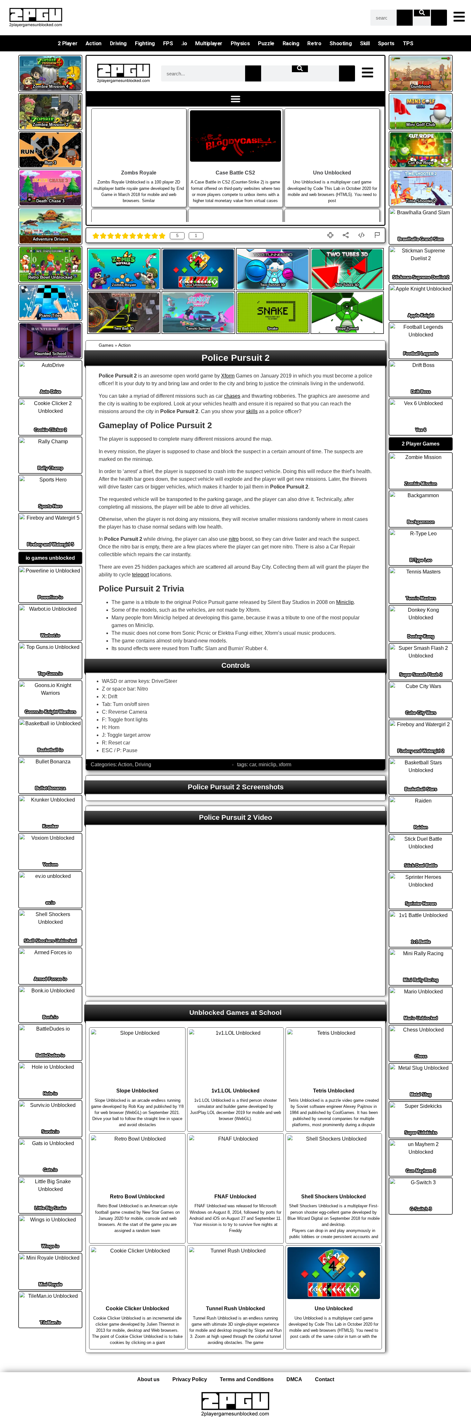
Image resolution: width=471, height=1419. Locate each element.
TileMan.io (50, 1322)
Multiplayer (208, 43)
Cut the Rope (421, 162)
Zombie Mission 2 (50, 124)
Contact (324, 1379)
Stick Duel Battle (420, 865)
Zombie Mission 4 (50, 86)
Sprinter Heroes (420, 903)
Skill (364, 43)
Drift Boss (421, 391)
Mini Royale (50, 1284)
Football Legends (420, 353)
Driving (118, 43)
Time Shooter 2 (421, 201)
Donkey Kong (421, 636)
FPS (168, 43)
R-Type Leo (421, 560)
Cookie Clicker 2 (50, 430)
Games (106, 345)
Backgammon (420, 522)
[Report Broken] (377, 235)
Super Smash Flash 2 (421, 674)
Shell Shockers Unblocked (50, 941)
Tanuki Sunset (198, 328)
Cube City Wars (421, 712)
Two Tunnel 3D (272, 285)
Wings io (50, 1246)
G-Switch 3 (421, 1209)
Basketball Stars (421, 789)
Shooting (340, 43)
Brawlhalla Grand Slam (421, 239)
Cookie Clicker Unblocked (137, 1308)
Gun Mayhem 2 (421, 1170)
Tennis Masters (421, 598)
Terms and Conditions (247, 1379)
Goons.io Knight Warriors (50, 712)
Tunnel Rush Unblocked (235, 1308)
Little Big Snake (50, 1208)
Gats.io (50, 1170)
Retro (314, 43)
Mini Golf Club (420, 124)
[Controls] (330, 235)
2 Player (67, 43)
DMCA (294, 1379)
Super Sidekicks (421, 1132)
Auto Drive (50, 391)
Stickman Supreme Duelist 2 (420, 277)
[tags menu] (458, 16)
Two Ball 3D (124, 328)
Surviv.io (50, 1131)
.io (184, 43)
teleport (140, 574)
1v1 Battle (420, 941)
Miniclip (345, 602)
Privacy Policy (189, 1379)
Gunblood (421, 86)
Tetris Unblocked (333, 1090)
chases (232, 396)
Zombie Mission (421, 483)
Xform (228, 375)
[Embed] (361, 235)
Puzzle (266, 43)
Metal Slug (420, 1094)
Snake (273, 328)
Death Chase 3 (50, 201)
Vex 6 (421, 430)
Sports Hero (50, 506)
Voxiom (50, 864)
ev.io (50, 902)
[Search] (405, 18)
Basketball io (50, 750)
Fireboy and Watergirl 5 (50, 544)
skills (252, 411)
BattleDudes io (50, 1055)
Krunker (50, 826)
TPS (408, 43)
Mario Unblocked (421, 1018)
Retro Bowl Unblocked (50, 277)
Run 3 (50, 162)
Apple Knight (421, 315)
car (252, 764)
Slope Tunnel (347, 328)
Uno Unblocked (198, 285)
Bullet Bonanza (50, 788)
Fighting (145, 43)
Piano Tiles (50, 315)
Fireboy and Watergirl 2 (421, 751)
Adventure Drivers (50, 239)
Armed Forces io (50, 979)
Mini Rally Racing (420, 980)
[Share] (346, 235)
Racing (291, 43)
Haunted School (50, 353)
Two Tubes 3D (347, 285)
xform (285, 764)
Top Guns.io (50, 673)
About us (148, 1379)
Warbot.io (50, 635)
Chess (421, 1056)
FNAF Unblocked (235, 1196)
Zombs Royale (124, 285)
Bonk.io (50, 1017)
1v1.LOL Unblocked (235, 1090)
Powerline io (50, 597)
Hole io (50, 1093)
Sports (386, 43)
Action (94, 43)
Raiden (421, 827)
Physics (240, 43)
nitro (234, 539)
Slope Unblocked (137, 1090)
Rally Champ (50, 468)
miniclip (267, 764)
